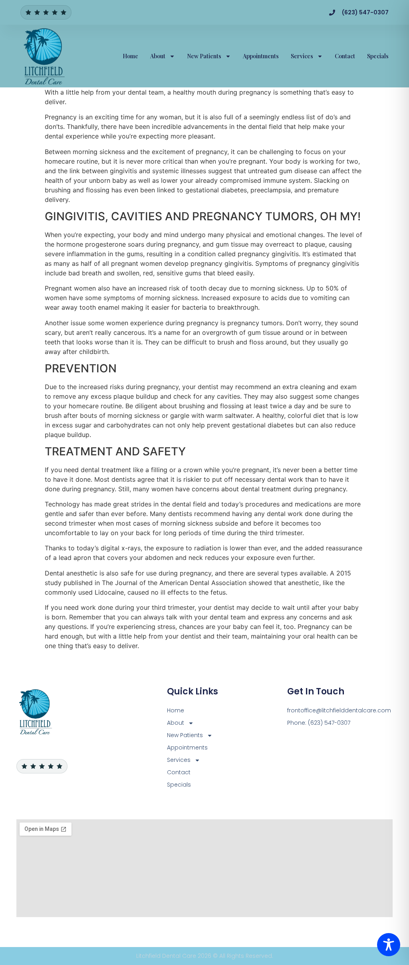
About (157, 56)
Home (130, 56)
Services (302, 56)
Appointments (261, 56)
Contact (345, 56)
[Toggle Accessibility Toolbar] (388, 944)
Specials (378, 56)
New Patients (204, 56)
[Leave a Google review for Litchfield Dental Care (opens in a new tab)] (45, 12)
